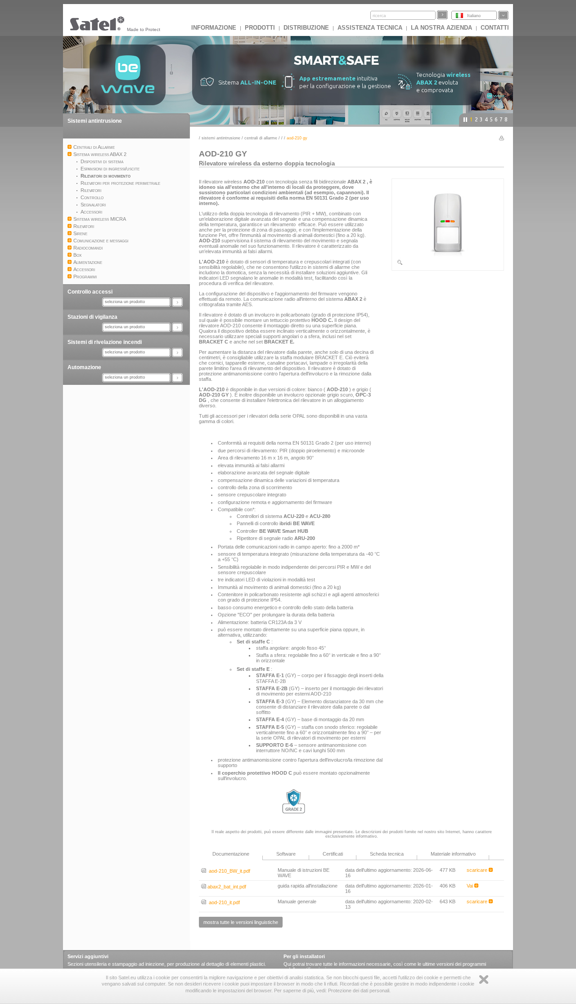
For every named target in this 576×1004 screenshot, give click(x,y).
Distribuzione (306, 27)
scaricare (478, 870)
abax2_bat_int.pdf (226, 886)
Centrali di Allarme (260, 138)
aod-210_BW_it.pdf (228, 871)
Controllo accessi (90, 292)
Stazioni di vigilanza (92, 317)
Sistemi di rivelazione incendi (105, 342)
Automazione (84, 367)
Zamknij (483, 979)
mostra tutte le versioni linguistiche (240, 922)
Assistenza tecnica (370, 27)
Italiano (474, 15)
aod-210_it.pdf (223, 902)
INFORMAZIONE (213, 27)
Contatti (495, 27)
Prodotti (260, 27)
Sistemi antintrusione (95, 121)
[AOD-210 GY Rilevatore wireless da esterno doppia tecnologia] (448, 264)
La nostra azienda (441, 27)
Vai (470, 885)
